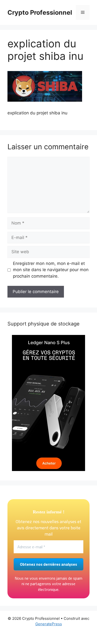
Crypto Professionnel (39, 12)
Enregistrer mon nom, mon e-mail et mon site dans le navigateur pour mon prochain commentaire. (51, 270)
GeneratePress (48, 624)
